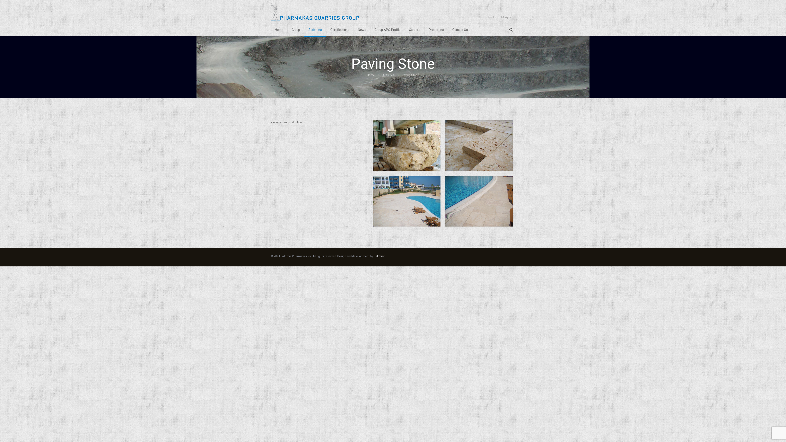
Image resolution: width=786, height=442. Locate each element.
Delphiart (379, 256)
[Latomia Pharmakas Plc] (315, 12)
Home (371, 75)
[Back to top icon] (769, 436)
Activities (388, 75)
